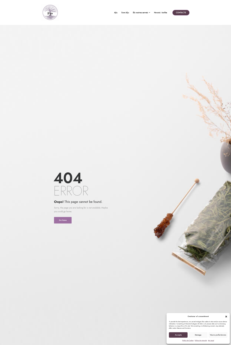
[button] (226, 316)
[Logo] (50, 12)
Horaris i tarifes (160, 12)
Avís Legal (211, 340)
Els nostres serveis (140, 12)
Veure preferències (218, 335)
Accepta (178, 335)
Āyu (115, 12)
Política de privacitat (201, 340)
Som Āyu (125, 12)
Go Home (63, 220)
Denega (198, 335)
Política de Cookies (187, 340)
